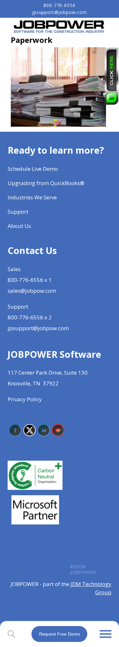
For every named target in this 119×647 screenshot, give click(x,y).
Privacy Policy (25, 399)
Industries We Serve (32, 197)
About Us (20, 226)
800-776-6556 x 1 (30, 279)
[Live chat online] (111, 76)
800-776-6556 (59, 5)
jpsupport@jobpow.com (59, 12)
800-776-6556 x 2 (30, 317)
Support (18, 211)
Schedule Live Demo (33, 168)
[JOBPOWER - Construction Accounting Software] (60, 26)
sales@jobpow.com (32, 290)
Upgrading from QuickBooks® (46, 183)
